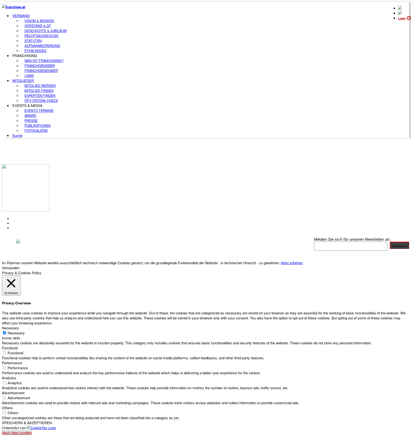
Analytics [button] (9, 377)
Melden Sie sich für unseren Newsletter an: (352, 239)
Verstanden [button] (11, 267)
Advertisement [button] (13, 392)
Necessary (16, 332)
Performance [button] (12, 362)
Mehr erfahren (292, 262)
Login (402, 18)
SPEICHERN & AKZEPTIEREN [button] (27, 422)
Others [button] (7, 407)
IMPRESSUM (23, 223)
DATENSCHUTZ (25, 228)
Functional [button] (10, 347)
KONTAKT (20, 218)
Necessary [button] (10, 327)
